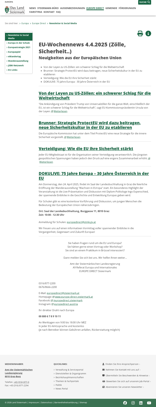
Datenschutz (46, 402)
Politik (59, 384)
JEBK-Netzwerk (16, 65)
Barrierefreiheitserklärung (66, 402)
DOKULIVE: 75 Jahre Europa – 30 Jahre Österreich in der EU (94, 176)
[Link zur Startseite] (15, 9)
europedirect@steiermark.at (63, 293)
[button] (144, 2)
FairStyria (35, 11)
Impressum (34, 402)
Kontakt (49, 11)
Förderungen (127, 8)
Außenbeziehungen (72, 8)
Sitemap (83, 402)
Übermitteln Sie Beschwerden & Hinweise (127, 375)
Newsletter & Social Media (63, 23)
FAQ (58, 11)
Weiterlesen (60, 111)
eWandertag (14, 56)
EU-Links (12, 69)
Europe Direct (95, 8)
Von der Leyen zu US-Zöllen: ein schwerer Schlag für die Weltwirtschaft (95, 96)
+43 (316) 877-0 (21, 382)
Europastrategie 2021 (19, 47)
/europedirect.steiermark (67, 300)
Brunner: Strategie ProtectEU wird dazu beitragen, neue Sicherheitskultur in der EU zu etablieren (90, 125)
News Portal (62, 388)
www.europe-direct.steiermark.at (74, 296)
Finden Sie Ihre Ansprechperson (122, 364)
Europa (25, 23)
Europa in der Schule (19, 42)
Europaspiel (14, 51)
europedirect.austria (66, 304)
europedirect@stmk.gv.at (81, 222)
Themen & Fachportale (67, 381)
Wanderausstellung (18, 60)
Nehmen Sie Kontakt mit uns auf (123, 369)
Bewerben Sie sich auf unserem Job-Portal (128, 381)
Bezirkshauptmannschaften (70, 377)
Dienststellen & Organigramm (71, 373)
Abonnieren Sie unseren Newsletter (124, 386)
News (32, 8)
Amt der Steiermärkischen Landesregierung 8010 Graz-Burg (19, 373)
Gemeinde (111, 8)
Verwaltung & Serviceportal (69, 369)
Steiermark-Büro (48, 8)
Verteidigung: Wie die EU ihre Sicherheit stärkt (86, 148)
